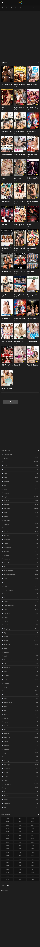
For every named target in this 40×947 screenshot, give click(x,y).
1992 (20, 855)
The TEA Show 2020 (33, 318)
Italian (5, 671)
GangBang (7, 629)
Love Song (17, 178)
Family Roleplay (8, 590)
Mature (6, 695)
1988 (32, 859)
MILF (5, 698)
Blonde (6, 516)
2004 (20, 842)
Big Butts (6, 504)
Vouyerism (7, 803)
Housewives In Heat (9, 660)
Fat (5, 598)
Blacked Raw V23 (19, 248)
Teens (5, 780)
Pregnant (6, 733)
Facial (5, 586)
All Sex (6, 462)
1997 (32, 849)
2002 (7, 845)
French (6, 625)
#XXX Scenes (8, 454)
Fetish (5, 609)
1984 (7, 866)
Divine (29, 224)
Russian (6, 741)
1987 (7, 862)
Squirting (6, 761)
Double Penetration (9, 574)
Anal (5, 469)
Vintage (6, 799)
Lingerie (6, 687)
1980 (20, 869)
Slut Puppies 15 (32, 248)
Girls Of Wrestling (32, 108)
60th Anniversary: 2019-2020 (10, 108)
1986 (20, 862)
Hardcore (6, 656)
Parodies (6, 722)
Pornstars (7, 726)
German (6, 636)
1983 (20, 866)
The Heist (4, 224)
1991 (32, 855)
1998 (20, 849)
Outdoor (6, 718)
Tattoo (5, 776)
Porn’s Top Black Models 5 (22, 201)
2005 (7, 842)
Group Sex (7, 644)
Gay (5, 633)
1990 (7, 859)
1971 (20, 879)
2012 (32, 832)
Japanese (7, 675)
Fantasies (6, 594)
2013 (20, 832)
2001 (20, 845)
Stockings (7, 764)
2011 (7, 835)
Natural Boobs (8, 702)
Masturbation (7, 691)
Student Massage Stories (9, 388)
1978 (7, 872)
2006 (32, 838)
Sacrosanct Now (6, 84)
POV (5, 730)
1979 (32, 869)
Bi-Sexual (6, 493)
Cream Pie (7, 559)
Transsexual (7, 792)
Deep (3, 178)
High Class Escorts (7, 295)
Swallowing (7, 768)
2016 (20, 828)
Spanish (6, 757)
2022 (20, 821)
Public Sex (7, 737)
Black (5, 512)
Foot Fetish (7, 613)
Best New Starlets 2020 (8, 341)
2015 (32, 828)
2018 (32, 825)
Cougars (6, 551)
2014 (7, 832)
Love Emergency (32, 154)
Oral (5, 710)
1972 (7, 879)
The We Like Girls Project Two (10, 318)
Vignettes (6, 796)
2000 (32, 845)
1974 (20, 876)
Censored (7, 539)
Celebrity (6, 535)
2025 (20, 818)
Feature (6, 601)
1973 (32, 876)
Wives (5, 807)
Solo (5, 753)
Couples (6, 555)
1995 (20, 852)
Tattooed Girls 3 (19, 341)
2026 (7, 818)
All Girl (5, 458)
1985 (32, 862)
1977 (20, 872)
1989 (20, 859)
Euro (5, 582)
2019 (20, 825)
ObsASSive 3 (18, 365)
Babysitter (7, 481)
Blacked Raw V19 (6, 271)
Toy (5, 788)
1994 (32, 852)
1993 (7, 855)
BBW (5, 485)
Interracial (7, 667)
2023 (7, 821)
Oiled (5, 706)
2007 (20, 838)
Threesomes (7, 784)
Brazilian (6, 528)
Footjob (6, 617)
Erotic (5, 578)
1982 (32, 866)
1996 (7, 852)
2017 (7, 828)
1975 (7, 876)
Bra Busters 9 (5, 201)
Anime (5, 473)
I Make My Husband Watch (22, 154)
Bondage (6, 524)
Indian (5, 664)
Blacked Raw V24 (19, 271)
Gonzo (6, 640)
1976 (32, 872)
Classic (6, 543)
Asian (5, 477)
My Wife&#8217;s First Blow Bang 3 (25, 108)
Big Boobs (7, 501)
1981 (7, 869)
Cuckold (6, 563)
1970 (32, 879)
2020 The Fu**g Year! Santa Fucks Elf (13, 365)
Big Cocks (7, 508)
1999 (7, 849)
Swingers (6, 772)
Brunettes (6, 532)
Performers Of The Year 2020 (10, 154)
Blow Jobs (7, 520)
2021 (32, 821)
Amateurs (6, 466)
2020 (7, 825)
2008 (7, 838)
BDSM (5, 489)
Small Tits (6, 749)
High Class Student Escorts (10, 131)
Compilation (7, 547)
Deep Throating (8, 570)
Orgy (5, 714)
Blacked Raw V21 (6, 248)
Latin (5, 679)
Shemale (6, 745)
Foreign (6, 621)
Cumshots (7, 567)
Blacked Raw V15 (32, 201)
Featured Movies (8, 605)
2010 (20, 835)
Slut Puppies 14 (19, 224)
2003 (32, 842)
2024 (32, 818)
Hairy (5, 648)
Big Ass (6, 497)
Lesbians (6, 683)
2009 (32, 835)
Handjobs (6, 652)
